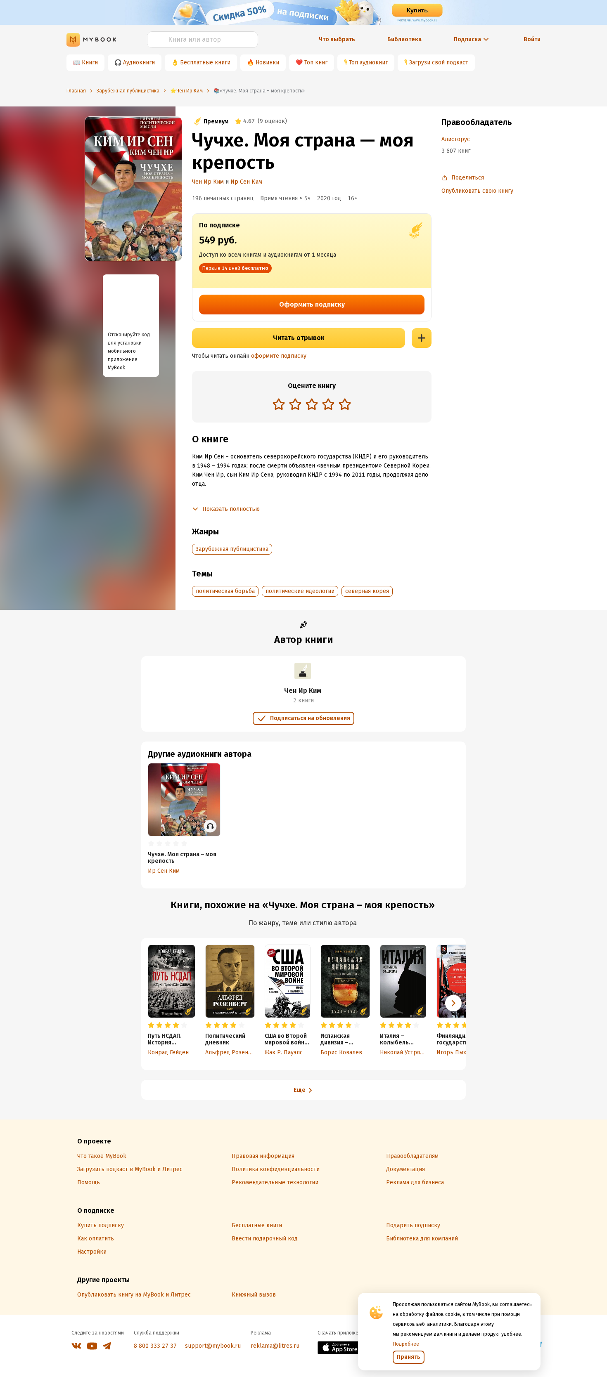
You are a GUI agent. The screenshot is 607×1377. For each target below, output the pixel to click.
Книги (90, 62)
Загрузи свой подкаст (438, 62)
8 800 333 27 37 (155, 1345)
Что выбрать (337, 39)
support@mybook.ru (213, 1345)
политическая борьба (225, 591)
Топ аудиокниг (368, 62)
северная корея (367, 591)
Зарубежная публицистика (232, 549)
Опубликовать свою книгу (477, 190)
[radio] (278, 404)
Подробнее (406, 1344)
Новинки (267, 62)
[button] (453, 1003)
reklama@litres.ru (275, 1345)
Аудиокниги (139, 62)
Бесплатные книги (205, 62)
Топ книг (315, 62)
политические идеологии (300, 591)
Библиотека (404, 39)
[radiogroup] (311, 405)
